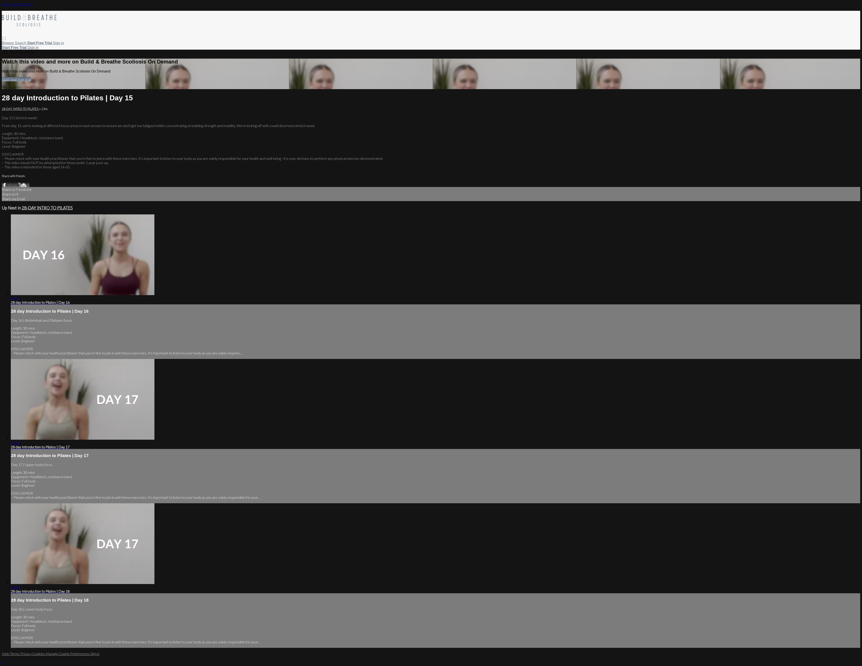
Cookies (39, 653)
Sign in (58, 43)
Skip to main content (17, 4)
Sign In (33, 47)
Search (21, 43)
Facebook (10, 185)
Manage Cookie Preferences (68, 653)
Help (6, 653)
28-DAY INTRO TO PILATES (20, 109)
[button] (4, 38)
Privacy (26, 653)
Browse (8, 43)
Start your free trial (16, 79)
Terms (15, 653)
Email (25, 185)
